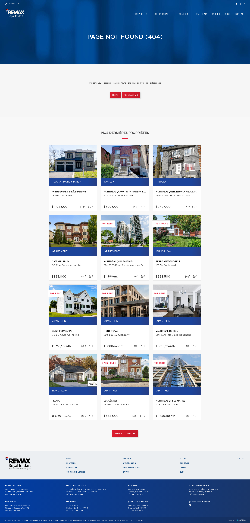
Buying (126, 472)
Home (115, 95)
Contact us (131, 95)
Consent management (135, 520)
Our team (201, 14)
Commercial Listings (75, 472)
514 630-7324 (15, 494)
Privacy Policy (107, 520)
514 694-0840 (199, 494)
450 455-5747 (76, 494)
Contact (240, 14)
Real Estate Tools (131, 467)
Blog (227, 14)
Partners (127, 459)
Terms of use (119, 520)
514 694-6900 (138, 511)
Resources (182, 14)
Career (215, 14)
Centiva (241, 520)
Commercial (161, 14)
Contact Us (13, 4)
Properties (140, 14)
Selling (183, 459)
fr (244, 4)
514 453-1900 (15, 511)
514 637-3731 (137, 494)
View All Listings (125, 434)
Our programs (129, 463)
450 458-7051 (76, 511)
